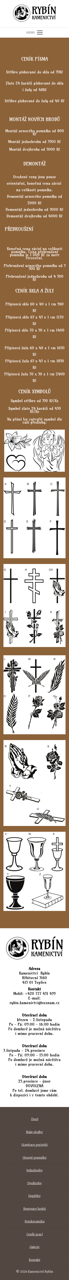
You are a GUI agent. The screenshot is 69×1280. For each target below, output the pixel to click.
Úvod (34, 1119)
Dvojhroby (34, 1183)
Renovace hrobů (34, 1209)
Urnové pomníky (35, 1157)
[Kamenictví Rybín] (34, 13)
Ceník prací (34, 1234)
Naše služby (34, 1132)
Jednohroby (34, 1170)
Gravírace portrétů (34, 1145)
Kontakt (34, 1260)
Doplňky (34, 1196)
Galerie (34, 1247)
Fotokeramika (34, 1221)
